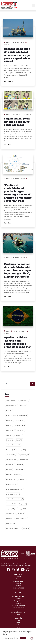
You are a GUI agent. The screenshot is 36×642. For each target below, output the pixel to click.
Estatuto (18, 583)
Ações (18, 614)
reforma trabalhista (13, 494)
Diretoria (18, 579)
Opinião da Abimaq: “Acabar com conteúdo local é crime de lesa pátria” (17, 342)
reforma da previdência (14, 489)
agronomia (24, 400)
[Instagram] (13, 569)
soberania (10, 523)
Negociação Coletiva (13, 474)
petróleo (21, 479)
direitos (19, 440)
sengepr (22, 509)
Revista (18, 622)
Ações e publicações (18, 601)
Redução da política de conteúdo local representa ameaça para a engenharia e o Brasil (17, 55)
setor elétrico (21, 518)
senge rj (9, 518)
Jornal (18, 620)
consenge (20, 420)
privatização (11, 484)
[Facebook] (8, 569)
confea (9, 420)
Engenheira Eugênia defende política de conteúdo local (17, 121)
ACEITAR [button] (23, 638)
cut (8, 435)
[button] (33, 5)
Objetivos (18, 585)
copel (9, 425)
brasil (9, 410)
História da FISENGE (18, 588)
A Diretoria (18, 598)
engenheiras (24, 454)
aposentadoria (11, 405)
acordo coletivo (11, 400)
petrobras (10, 479)
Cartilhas (18, 625)
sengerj (20, 513)
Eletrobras (10, 450)
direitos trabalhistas (13, 445)
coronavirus (20, 425)
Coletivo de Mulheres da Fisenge (16, 415)
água (26, 528)
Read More (8, 81)
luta (9, 469)
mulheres (19, 469)
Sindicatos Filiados (18, 581)
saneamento (11, 504)
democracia (18, 435)
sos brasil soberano (13, 528)
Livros (18, 627)
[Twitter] (18, 569)
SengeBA (23, 504)
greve (20, 464)
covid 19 (9, 430)
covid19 (20, 430)
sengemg (10, 509)
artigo (23, 405)
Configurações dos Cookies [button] (11, 638)
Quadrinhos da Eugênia (18, 605)
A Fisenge (18, 576)
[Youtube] (23, 569)
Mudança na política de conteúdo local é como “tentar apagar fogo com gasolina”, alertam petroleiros (17, 270)
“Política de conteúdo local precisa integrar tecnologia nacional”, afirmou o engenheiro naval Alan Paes (18, 193)
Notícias (6, 44)
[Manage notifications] (31, 638)
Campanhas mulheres (18, 607)
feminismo (24, 459)
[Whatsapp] (28, 569)
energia (22, 450)
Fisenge (8, 42)
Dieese (9, 440)
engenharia (11, 454)
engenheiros (11, 459)
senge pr (10, 513)
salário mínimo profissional (15, 499)
